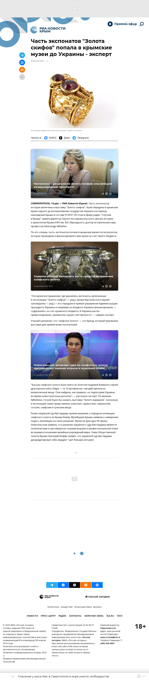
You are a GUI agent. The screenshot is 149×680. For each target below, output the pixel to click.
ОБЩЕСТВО (67, 607)
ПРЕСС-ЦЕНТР (48, 616)
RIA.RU (110, 616)
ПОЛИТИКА (53, 607)
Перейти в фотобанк (74, 130)
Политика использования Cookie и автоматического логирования (20, 648)
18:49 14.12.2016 (37, 61)
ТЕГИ (119, 616)
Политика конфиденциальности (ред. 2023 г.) (24, 654)
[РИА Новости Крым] (48, 29)
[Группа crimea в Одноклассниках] (85, 585)
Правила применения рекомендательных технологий (24, 660)
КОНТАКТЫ (75, 616)
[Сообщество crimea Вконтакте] (63, 585)
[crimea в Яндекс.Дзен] (74, 585)
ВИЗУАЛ (97, 607)
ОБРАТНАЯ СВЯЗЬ (94, 616)
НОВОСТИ (32, 616)
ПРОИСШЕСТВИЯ (83, 607)
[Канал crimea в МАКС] (97, 585)
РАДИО (62, 616)
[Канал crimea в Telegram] (51, 585)
